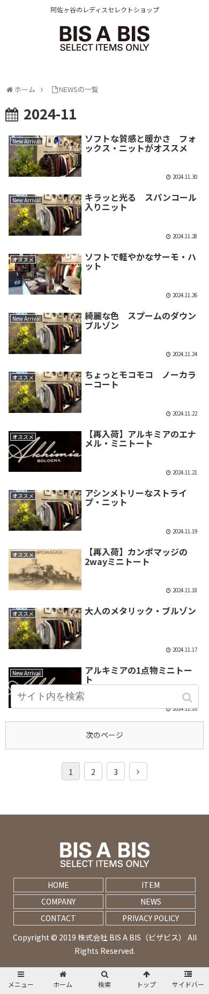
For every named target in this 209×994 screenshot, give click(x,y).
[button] (188, 697)
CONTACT (58, 918)
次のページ (104, 734)
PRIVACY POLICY (150, 918)
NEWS (150, 901)
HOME (58, 884)
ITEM (150, 884)
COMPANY (58, 901)
